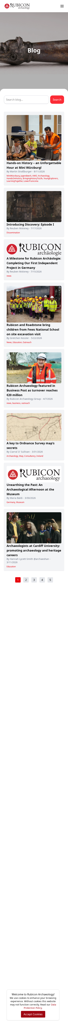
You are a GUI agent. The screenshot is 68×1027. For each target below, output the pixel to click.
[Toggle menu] (62, 6)
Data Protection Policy (40, 1006)
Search (57, 99)
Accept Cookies (33, 1014)
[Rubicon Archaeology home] (17, 6)
